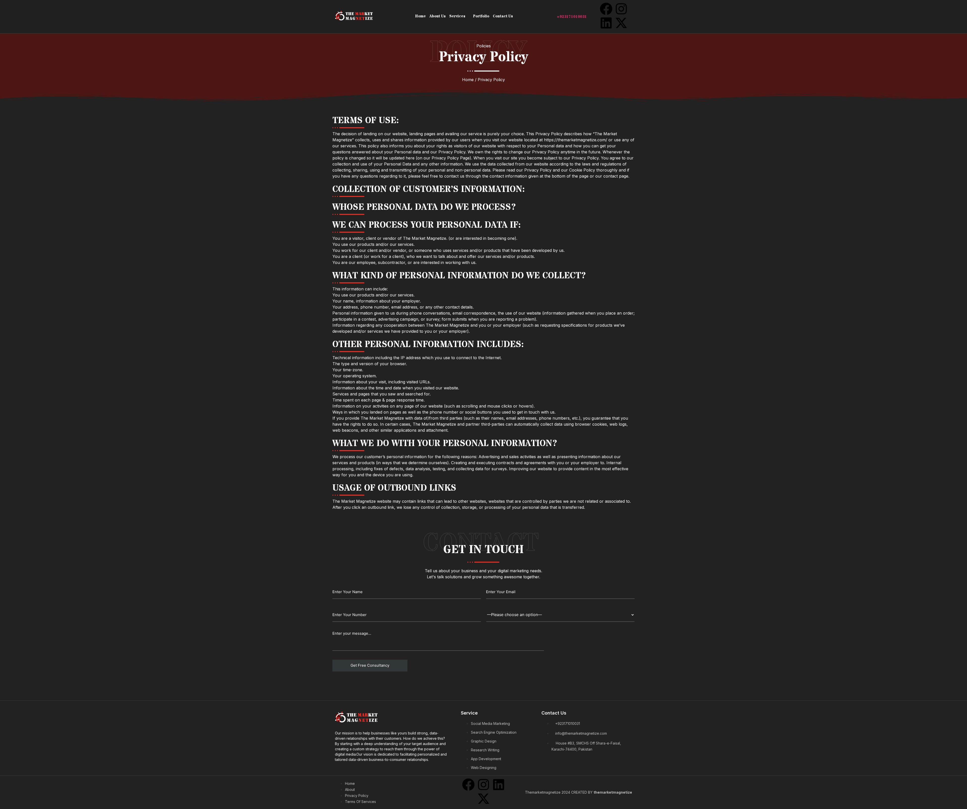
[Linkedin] (606, 23)
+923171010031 (572, 16)
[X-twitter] (621, 23)
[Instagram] (621, 9)
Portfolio (481, 16)
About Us (437, 16)
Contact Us (503, 16)
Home (420, 16)
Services (457, 16)
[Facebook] (606, 9)
